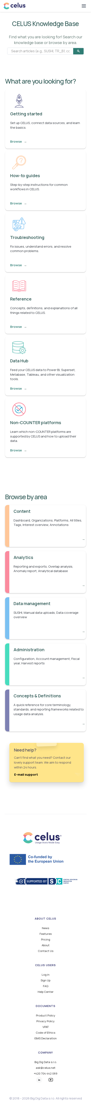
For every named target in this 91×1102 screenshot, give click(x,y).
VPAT (46, 1027)
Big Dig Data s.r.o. (45, 1062)
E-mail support (26, 775)
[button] (84, 6)
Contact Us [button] (45, 951)
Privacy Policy (45, 1021)
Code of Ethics (45, 1032)
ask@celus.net (45, 1067)
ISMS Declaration (45, 1038)
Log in (46, 974)
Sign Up (45, 980)
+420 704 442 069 (45, 1073)
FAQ (45, 986)
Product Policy (45, 1015)
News (45, 928)
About (46, 945)
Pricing (45, 939)
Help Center (46, 991)
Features (46, 933)
